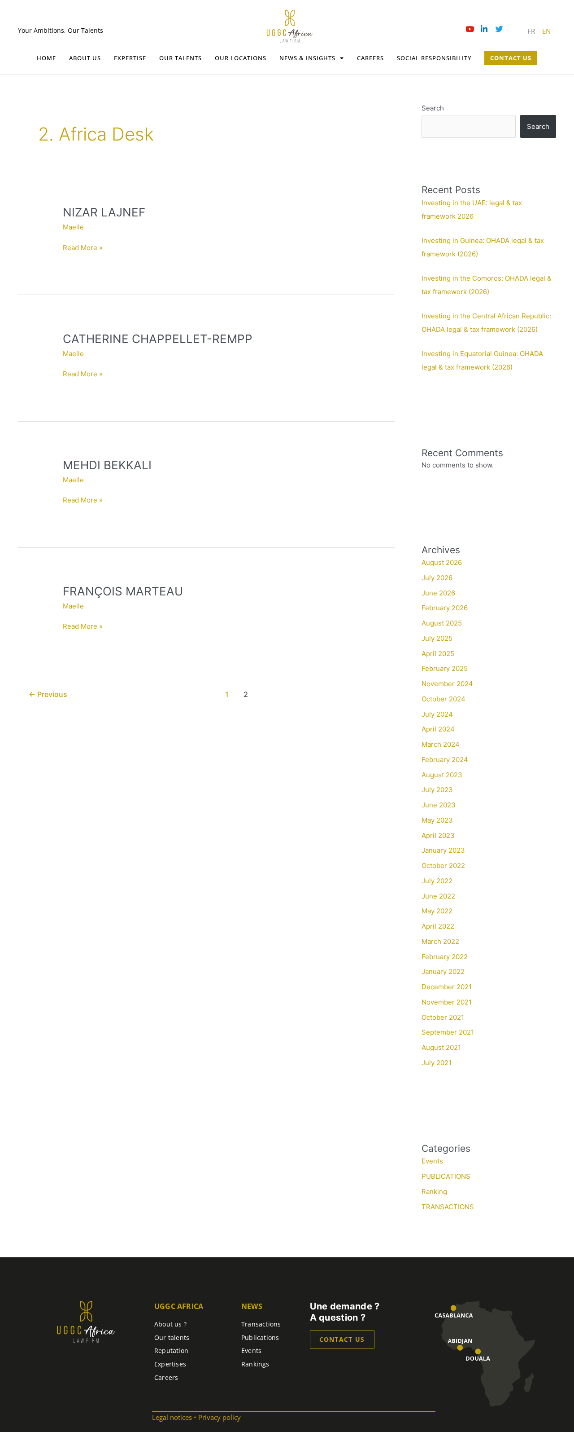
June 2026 (438, 593)
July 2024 (437, 714)
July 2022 (437, 881)
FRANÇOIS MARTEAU (123, 591)
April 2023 (438, 835)
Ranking (434, 1191)
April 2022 (438, 926)
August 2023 (442, 775)
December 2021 (447, 987)
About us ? (170, 1324)
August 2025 (442, 623)
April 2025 (438, 653)
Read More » (83, 247)
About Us (85, 58)
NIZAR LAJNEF (104, 212)
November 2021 (447, 1002)
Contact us (342, 1339)
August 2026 (442, 562)
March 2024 (441, 744)
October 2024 (443, 699)
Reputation (171, 1350)
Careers (370, 58)
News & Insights (307, 58)
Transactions (261, 1324)
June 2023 (439, 805)
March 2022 (440, 941)
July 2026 (437, 577)
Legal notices (172, 1417)
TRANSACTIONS (448, 1207)
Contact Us (510, 58)
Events (432, 1161)
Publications (260, 1337)
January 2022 (443, 971)
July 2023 (437, 789)
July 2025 (437, 638)
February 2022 (445, 956)
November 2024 (447, 683)
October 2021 (443, 1017)
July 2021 (437, 1062)
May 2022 (437, 911)
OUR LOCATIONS (240, 58)
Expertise (130, 58)
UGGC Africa (178, 1306)
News (251, 1306)
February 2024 (445, 759)
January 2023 (443, 850)
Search (433, 108)
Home (46, 58)
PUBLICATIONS (446, 1176)
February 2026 (445, 608)
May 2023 (437, 820)
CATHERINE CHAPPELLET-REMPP (157, 339)
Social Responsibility (434, 58)
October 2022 (443, 865)
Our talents (180, 58)
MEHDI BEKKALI (107, 465)
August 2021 (441, 1047)
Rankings (255, 1364)
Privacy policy (219, 1417)
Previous (48, 694)
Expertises (170, 1364)
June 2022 (438, 896)
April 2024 (438, 729)
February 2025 (445, 668)
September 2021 (448, 1032)
